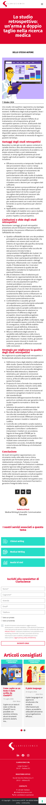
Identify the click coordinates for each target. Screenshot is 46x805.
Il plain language (34, 688)
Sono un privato (8, 618)
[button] (17, 492)
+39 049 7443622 (24, 790)
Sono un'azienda (9, 621)
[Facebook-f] (23, 755)
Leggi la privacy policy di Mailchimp (25, 638)
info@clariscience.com (24, 792)
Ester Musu (16, 701)
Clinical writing (17, 541)
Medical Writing (17, 552)
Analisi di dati (16, 562)
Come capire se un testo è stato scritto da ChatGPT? (11, 692)
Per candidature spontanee (24, 795)
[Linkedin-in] (17, 755)
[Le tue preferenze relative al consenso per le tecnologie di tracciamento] (42, 801)
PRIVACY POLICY (10, 631)
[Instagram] (28, 755)
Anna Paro (39, 694)
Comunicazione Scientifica (12, 661)
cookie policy (26, 803)
